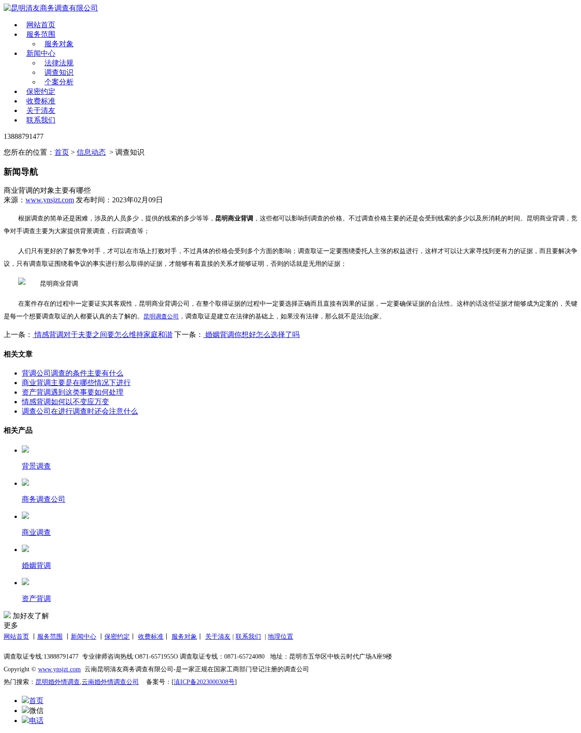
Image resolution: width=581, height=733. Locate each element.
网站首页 (40, 25)
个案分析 (59, 82)
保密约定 (40, 91)
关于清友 (40, 110)
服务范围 (40, 34)
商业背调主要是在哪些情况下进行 (76, 382)
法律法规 (59, 63)
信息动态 (91, 152)
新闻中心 (40, 53)
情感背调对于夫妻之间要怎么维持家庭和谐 (102, 334)
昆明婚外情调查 (57, 682)
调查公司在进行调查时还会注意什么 (80, 411)
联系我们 (40, 120)
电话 (36, 720)
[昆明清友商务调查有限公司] (84, 8)
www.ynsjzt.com (49, 200)
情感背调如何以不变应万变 (65, 402)
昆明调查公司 (161, 316)
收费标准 (40, 101)
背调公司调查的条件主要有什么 (72, 373)
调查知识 (59, 72)
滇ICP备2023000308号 (204, 682)
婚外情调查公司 (116, 682)
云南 (88, 682)
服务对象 (59, 44)
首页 (61, 152)
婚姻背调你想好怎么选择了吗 (251, 334)
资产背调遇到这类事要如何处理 (72, 392)
